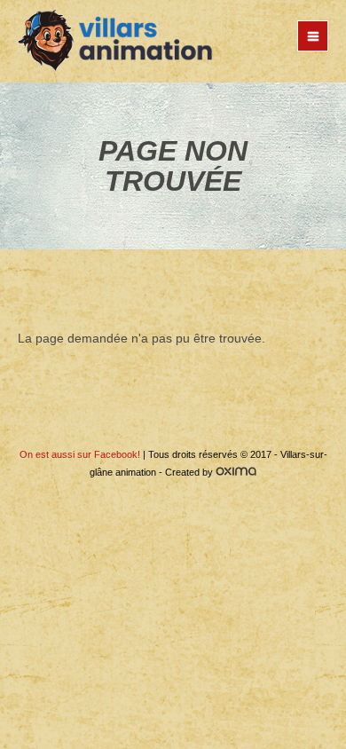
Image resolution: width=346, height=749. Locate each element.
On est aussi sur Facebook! (80, 454)
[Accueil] (115, 41)
